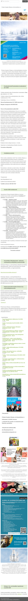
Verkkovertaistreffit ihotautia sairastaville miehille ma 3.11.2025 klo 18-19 (12, 371)
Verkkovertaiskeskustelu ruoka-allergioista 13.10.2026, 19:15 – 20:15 (12, 335)
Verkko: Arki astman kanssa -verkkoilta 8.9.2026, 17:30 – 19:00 (12, 352)
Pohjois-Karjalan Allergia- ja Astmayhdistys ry (11, 7)
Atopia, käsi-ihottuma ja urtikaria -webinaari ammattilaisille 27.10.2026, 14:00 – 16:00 (13, 331)
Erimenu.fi (3, 302)
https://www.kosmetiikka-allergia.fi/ (8, 272)
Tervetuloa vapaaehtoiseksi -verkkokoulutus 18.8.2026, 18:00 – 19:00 (13, 359)
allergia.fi (20, 594)
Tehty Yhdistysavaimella (5, 598)
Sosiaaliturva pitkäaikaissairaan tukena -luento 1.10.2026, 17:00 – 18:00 (13, 344)
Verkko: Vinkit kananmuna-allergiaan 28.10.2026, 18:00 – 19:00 (11, 327)
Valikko (25, 1)
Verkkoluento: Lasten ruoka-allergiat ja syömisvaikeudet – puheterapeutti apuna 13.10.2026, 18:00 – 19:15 (12, 339)
